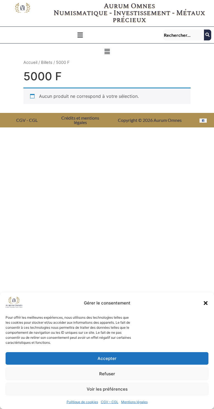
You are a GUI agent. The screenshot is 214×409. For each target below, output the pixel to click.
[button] (205, 303)
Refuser (107, 373)
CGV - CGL (27, 120)
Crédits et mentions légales (80, 120)
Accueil (30, 62)
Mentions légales (134, 402)
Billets (46, 62)
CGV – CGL (109, 402)
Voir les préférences (107, 389)
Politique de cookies (82, 402)
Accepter (107, 358)
